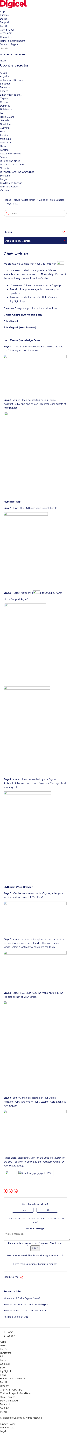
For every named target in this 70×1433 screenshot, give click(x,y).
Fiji (1, 113)
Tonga (3, 179)
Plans (3, 1374)
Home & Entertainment (12, 40)
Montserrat (6, 142)
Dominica (5, 105)
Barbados (5, 83)
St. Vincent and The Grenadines (17, 171)
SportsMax (6, 1352)
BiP (1, 1356)
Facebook (6, 1191)
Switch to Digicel (9, 44)
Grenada (4, 120)
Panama (4, 149)
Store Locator (7, 1397)
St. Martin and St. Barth (12, 164)
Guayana (4, 127)
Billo (2, 1367)
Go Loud (5, 1363)
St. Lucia (4, 168)
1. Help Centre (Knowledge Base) (23, 314)
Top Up (4, 26)
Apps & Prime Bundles (51, 199)
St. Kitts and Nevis (10, 160)
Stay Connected (9, 1400)
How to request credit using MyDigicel (25, 1310)
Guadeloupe (6, 124)
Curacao (4, 102)
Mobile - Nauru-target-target (19, 199)
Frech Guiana (7, 116)
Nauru (3, 146)
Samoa (3, 157)
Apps (3, 11)
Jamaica (4, 135)
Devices (4, 18)
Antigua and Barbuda (11, 80)
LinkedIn (16, 1191)
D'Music (4, 1345)
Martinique (5, 138)
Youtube (4, 1407)
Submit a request (47, 1263)
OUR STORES (7, 29)
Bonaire (4, 90)
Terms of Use (7, 1427)
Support (4, 22)
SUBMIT (35, 1248)
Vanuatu (4, 190)
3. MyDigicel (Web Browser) (20, 327)
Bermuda (5, 87)
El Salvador (6, 109)
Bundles (4, 15)
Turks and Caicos (9, 186)
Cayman (4, 98)
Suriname (5, 175)
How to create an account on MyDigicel (26, 1304)
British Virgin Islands (10, 94)
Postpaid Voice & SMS (16, 1316)
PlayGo (4, 1349)
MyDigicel (12, 203)
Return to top (12, 1276)
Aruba (3, 72)
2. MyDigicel (11, 321)
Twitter (11, 1191)
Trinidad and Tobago (11, 182)
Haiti (2, 131)
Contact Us (6, 37)
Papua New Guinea (10, 153)
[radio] (23, 1210)
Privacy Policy (7, 1423)
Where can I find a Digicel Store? (22, 1298)
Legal (3, 1431)
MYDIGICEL (6, 33)
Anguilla (4, 76)
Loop (3, 1360)
